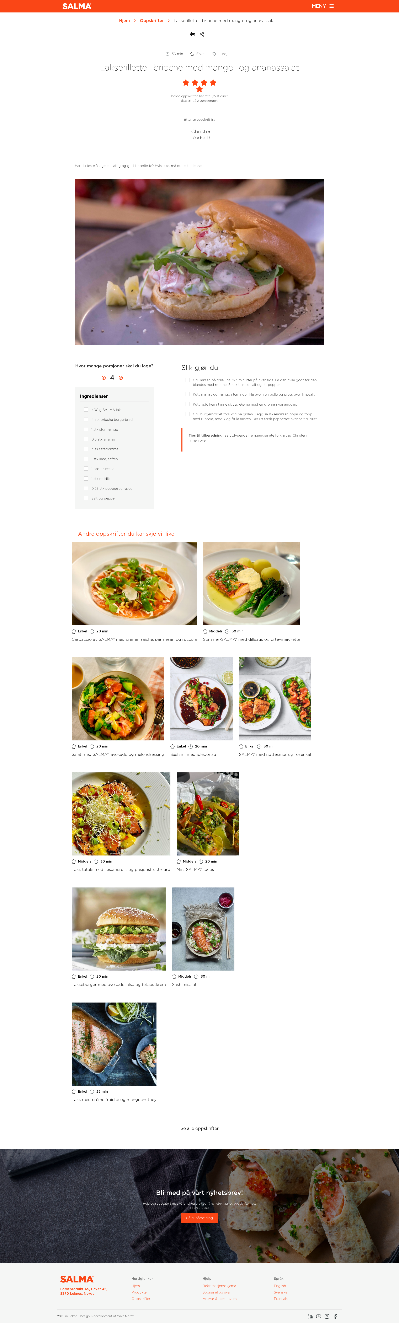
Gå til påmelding (199, 1218)
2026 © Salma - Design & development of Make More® (95, 1316)
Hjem (124, 21)
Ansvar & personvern (220, 1299)
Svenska (280, 1292)
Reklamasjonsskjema (219, 1286)
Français (281, 1299)
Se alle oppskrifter (200, 1128)
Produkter (140, 1292)
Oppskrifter (152, 21)
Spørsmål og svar (217, 1292)
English (280, 1286)
